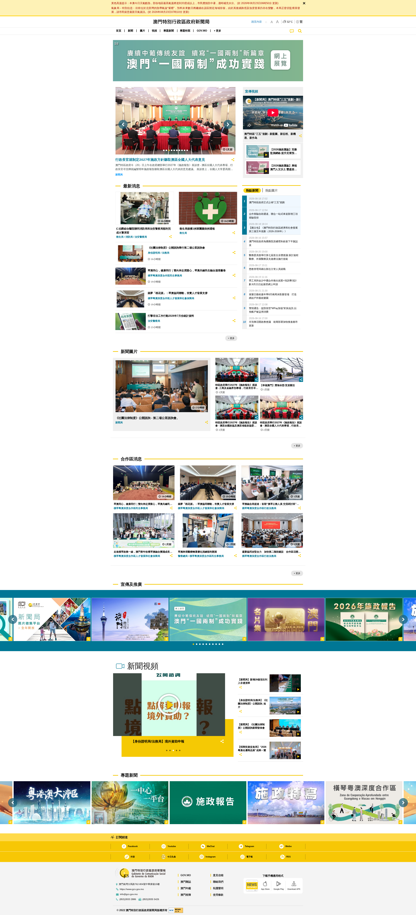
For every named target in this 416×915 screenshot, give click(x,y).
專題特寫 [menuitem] (185, 30)
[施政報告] (208, 802)
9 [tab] (219, 644)
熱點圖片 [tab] (271, 190)
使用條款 (218, 894)
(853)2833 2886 (127, 899)
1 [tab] (193, 644)
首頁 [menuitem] (118, 30)
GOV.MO (186, 875)
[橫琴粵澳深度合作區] (364, 802)
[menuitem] (130, 31)
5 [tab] (206, 644)
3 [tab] (200, 644)
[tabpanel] (208, 619)
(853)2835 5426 (151, 899)
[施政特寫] (286, 802)
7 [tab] (212, 644)
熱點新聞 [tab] (252, 190)
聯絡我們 (218, 881)
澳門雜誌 (186, 881)
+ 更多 (231, 338)
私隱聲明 (218, 888)
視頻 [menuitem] (154, 30)
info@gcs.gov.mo (129, 894)
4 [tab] (203, 644)
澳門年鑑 (186, 888)
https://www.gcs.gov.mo (132, 889)
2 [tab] (196, 644)
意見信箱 (218, 875)
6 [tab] (209, 644)
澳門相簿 (186, 894)
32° (290, 22)
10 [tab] (222, 644)
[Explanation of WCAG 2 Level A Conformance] (176, 910)
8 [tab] (216, 644)
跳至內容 (256, 21)
